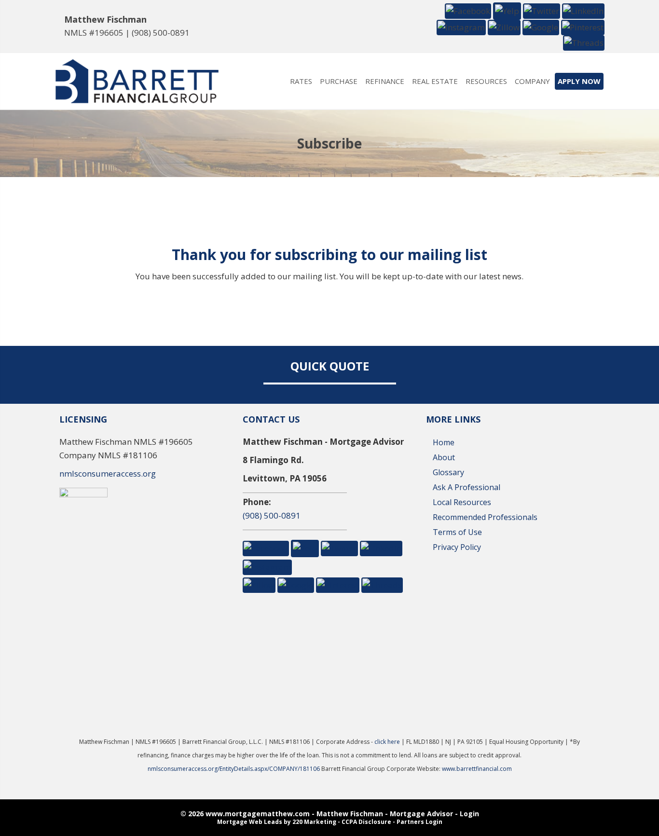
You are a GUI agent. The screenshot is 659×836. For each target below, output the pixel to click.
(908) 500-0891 (161, 32)
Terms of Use (457, 532)
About (444, 457)
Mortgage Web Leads (249, 822)
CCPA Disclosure (366, 822)
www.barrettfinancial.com (477, 769)
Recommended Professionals (485, 517)
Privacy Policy (457, 547)
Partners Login (419, 822)
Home (443, 442)
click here (387, 742)
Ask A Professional (466, 487)
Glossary (448, 472)
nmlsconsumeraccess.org (107, 473)
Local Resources (462, 502)
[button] (468, 10)
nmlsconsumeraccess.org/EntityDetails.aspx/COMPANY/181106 (234, 769)
